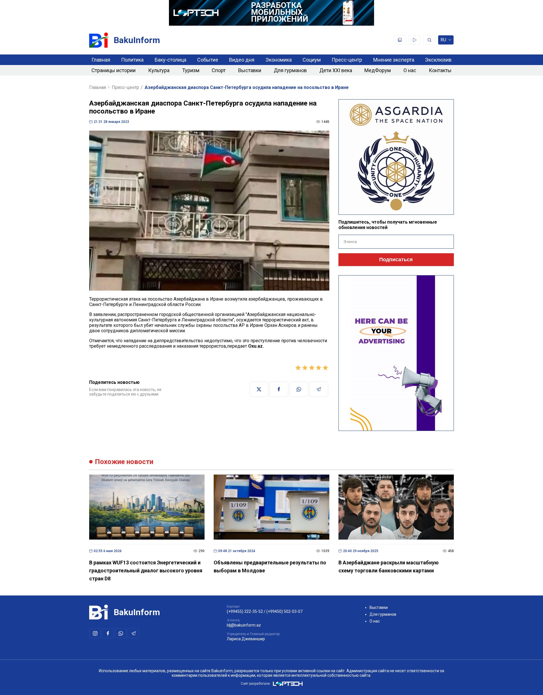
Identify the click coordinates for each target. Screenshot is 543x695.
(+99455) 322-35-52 (245, 611)
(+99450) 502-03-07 (284, 611)
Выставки (249, 70)
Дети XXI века (335, 70)
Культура (159, 70)
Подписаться (396, 259)
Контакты (440, 70)
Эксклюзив (438, 60)
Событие (207, 60)
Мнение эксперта (393, 60)
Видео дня (241, 60)
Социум (312, 60)
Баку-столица (170, 60)
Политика (132, 60)
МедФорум (377, 70)
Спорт (219, 70)
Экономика (279, 60)
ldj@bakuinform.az (244, 625)
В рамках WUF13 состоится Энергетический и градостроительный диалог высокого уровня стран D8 (145, 570)
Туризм (190, 70)
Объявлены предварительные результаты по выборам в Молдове (270, 567)
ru (443, 41)
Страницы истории (113, 70)
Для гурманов (290, 70)
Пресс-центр (347, 60)
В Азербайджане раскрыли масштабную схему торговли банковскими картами (388, 567)
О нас (409, 70)
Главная (100, 60)
